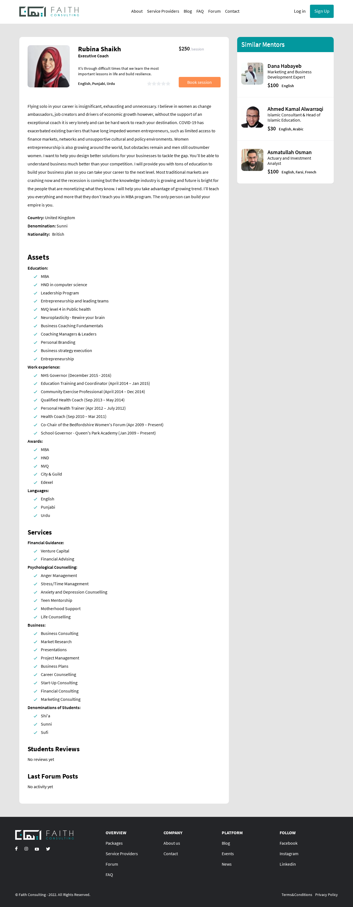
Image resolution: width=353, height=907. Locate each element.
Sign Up (321, 11)
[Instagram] (26, 849)
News (227, 864)
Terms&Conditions (297, 894)
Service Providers (163, 11)
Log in (300, 11)
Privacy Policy (326, 894)
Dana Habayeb (284, 65)
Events (228, 853)
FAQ (200, 11)
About (137, 11)
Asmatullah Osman (290, 152)
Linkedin (288, 864)
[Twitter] (48, 849)
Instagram (289, 853)
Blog (188, 11)
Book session (199, 82)
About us (172, 843)
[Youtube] (37, 849)
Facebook (289, 843)
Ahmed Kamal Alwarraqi (295, 108)
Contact (232, 11)
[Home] (49, 11)
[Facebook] (16, 849)
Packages (114, 843)
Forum (214, 11)
